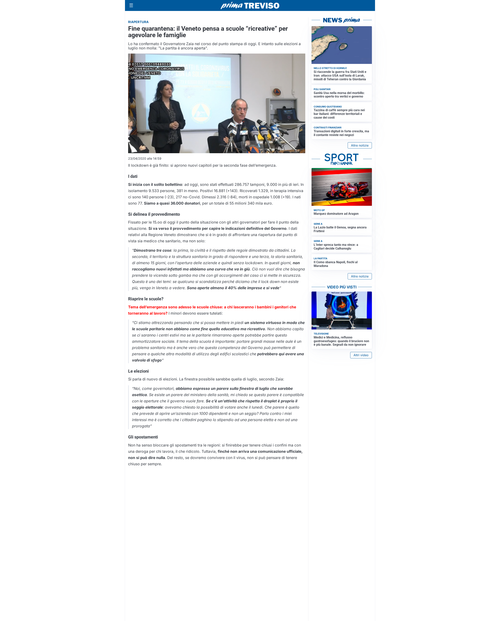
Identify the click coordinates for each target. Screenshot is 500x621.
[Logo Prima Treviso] (250, 5)
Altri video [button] (361, 355)
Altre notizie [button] (360, 145)
